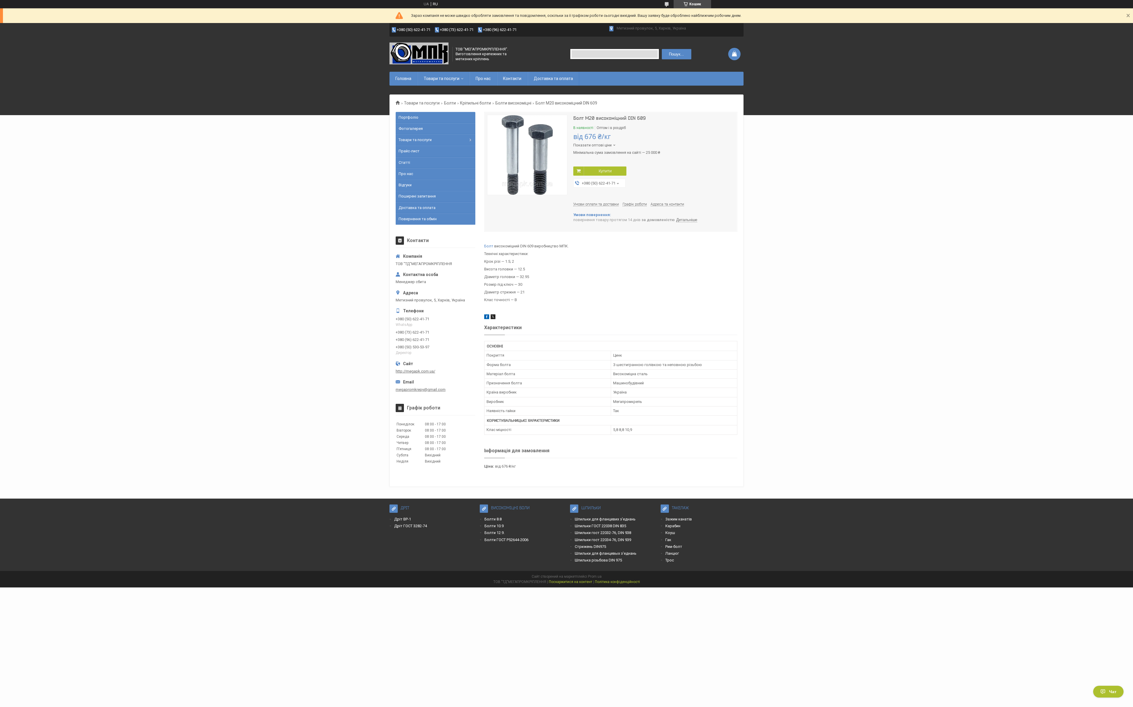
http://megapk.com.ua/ (415, 371)
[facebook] (486, 318)
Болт (488, 246)
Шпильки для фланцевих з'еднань (605, 519)
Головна (403, 78)
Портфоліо (408, 117)
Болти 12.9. (494, 532)
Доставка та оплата (553, 78)
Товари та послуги (441, 78)
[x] (493, 318)
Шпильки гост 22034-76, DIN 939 (603, 540)
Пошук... (676, 54)
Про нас (483, 78)
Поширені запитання (417, 196)
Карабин (672, 526)
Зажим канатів (678, 519)
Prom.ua (595, 576)
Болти (450, 103)
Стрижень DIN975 (590, 546)
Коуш (670, 532)
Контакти (512, 78)
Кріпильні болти (475, 103)
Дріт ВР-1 (402, 519)
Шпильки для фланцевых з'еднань (605, 553)
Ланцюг (672, 553)
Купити (605, 171)
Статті (404, 162)
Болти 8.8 (493, 519)
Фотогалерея (411, 128)
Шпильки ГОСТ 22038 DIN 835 (600, 526)
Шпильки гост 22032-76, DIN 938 (603, 532)
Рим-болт (673, 546)
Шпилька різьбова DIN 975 (598, 560)
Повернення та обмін (418, 219)
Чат (1112, 691)
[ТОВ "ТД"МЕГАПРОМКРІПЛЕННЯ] (418, 54)
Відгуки (405, 185)
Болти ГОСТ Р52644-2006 (506, 540)
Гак (668, 540)
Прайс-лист (409, 151)
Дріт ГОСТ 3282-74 (410, 526)
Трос (669, 560)
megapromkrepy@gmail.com (421, 389)
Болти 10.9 (494, 526)
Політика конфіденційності (617, 582)
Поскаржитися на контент (570, 582)
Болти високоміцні (513, 103)
